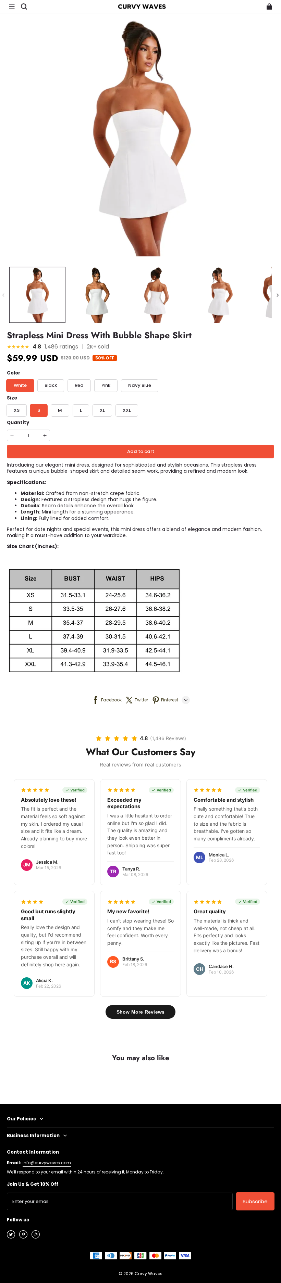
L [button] (81, 410)
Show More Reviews (140, 1012)
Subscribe (255, 1201)
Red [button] (79, 385)
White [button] (20, 385)
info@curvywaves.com (47, 1163)
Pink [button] (105, 385)
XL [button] (102, 410)
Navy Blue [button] (139, 385)
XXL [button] (127, 410)
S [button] (38, 410)
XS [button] (17, 410)
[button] (11, 6)
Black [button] (51, 385)
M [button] (60, 410)
